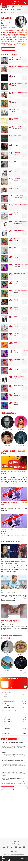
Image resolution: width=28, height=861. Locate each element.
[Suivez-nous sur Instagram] (8, 847)
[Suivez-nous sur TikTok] (12, 847)
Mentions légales (13, 854)
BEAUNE (15, 696)
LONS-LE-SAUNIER (15, 721)
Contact (18, 10)
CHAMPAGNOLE (15, 715)
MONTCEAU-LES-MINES (15, 707)
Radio (10, 7)
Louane (14, 68)
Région (23, 7)
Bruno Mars (21, 654)
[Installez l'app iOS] (12, 851)
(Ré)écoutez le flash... (7, 787)
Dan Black (16, 223)
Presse (11, 12)
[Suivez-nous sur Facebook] (16, 847)
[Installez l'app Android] (16, 851)
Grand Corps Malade (17, 59)
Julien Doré (21, 429)
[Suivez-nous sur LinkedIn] (24, 847)
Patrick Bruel (17, 266)
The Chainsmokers (17, 128)
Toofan (15, 283)
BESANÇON (15, 712)
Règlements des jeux (20, 854)
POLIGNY (15, 726)
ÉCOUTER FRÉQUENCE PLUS (9, 678)
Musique (16, 7)
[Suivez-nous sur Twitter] (20, 847)
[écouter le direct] (25, 686)
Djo (21, 670)
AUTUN (15, 694)
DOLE (15, 717)
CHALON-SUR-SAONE (15, 699)
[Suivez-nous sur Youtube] (3, 847)
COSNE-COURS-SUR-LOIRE (15, 701)
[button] (2, 858)
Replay (12, 10)
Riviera (7, 670)
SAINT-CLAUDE (15, 728)
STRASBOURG (15, 733)
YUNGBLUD (17, 395)
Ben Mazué (17, 197)
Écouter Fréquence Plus (8, 48)
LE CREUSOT (15, 705)
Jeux (6, 10)
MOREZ (15, 723)
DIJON (15, 703)
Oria (7, 654)
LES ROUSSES (15, 719)
